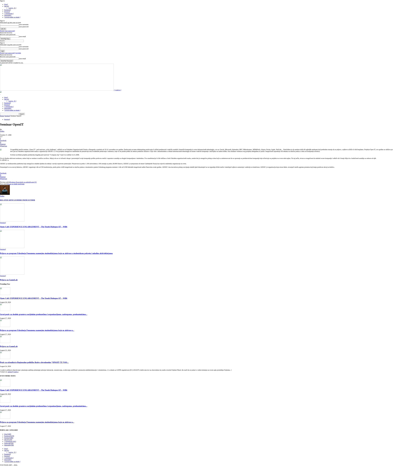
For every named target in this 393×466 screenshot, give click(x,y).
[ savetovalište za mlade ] (12, 17)
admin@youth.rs (13, 372)
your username (23, 24)
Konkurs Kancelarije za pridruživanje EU (23, 182)
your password (23, 27)
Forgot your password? (7, 31)
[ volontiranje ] (9, 13)
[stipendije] (7, 15)
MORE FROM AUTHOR (26, 200)
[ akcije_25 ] (12, 8)
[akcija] (6, 6)
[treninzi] (7, 12)
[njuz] (6, 4)
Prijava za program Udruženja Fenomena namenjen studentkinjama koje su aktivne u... (37, 330)
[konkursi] (7, 10)
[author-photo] (5, 194)
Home (2, 116)
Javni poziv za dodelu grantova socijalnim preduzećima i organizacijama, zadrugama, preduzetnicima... (43, 314)
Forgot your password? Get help (10, 53)
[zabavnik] (8, 443)
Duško (2, 131)
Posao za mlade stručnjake (15, 184)
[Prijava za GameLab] (12, 274)
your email (22, 36)
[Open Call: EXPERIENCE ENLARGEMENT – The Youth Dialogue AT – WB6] (12, 221)
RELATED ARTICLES (8, 200)
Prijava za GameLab (9, 280)
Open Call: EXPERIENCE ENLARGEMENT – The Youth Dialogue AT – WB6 (33, 227)
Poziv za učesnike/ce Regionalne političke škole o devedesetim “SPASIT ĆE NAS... (34, 362)
